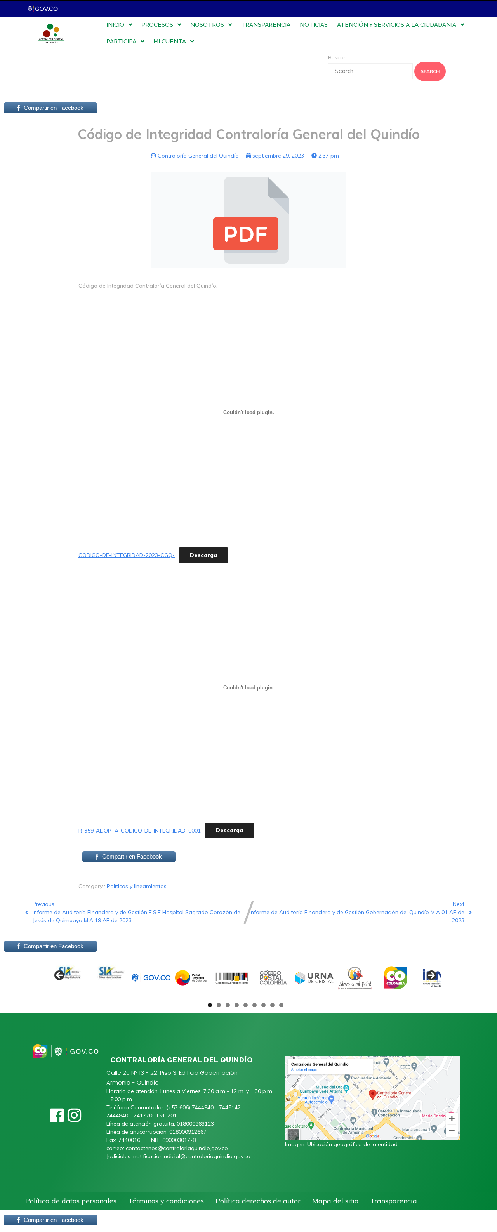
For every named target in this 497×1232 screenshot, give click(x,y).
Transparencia (393, 1200)
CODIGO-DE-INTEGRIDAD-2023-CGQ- (126, 555)
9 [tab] (281, 1005)
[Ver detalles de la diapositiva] (69, 977)
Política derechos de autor (258, 1200)
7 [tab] (263, 1005)
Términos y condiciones (166, 1200)
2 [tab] (219, 1005)
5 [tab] (245, 1005)
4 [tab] (237, 1005)
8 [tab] (272, 1005)
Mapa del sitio (335, 1200)
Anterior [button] (60, 976)
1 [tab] (210, 1005)
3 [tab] (228, 1005)
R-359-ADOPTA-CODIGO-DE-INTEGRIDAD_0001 (139, 830)
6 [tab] (254, 1005)
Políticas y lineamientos (137, 886)
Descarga (203, 555)
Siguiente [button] (431, 976)
